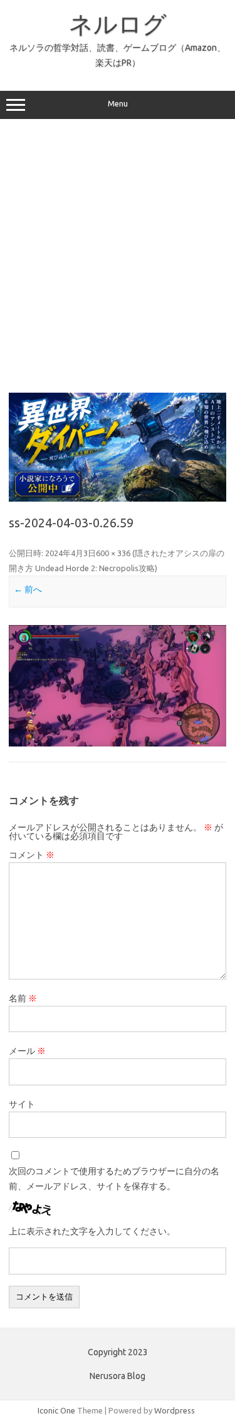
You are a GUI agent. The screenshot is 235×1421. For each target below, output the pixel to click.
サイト (22, 1104)
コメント (32, 855)
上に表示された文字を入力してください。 (92, 1231)
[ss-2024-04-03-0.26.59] (117, 686)
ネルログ (118, 24)
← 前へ (28, 589)
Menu (118, 103)
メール (27, 1051)
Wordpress (174, 1410)
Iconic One (56, 1410)
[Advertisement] (117, 255)
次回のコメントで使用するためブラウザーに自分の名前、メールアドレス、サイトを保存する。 (114, 1178)
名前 (23, 998)
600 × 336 (113, 553)
